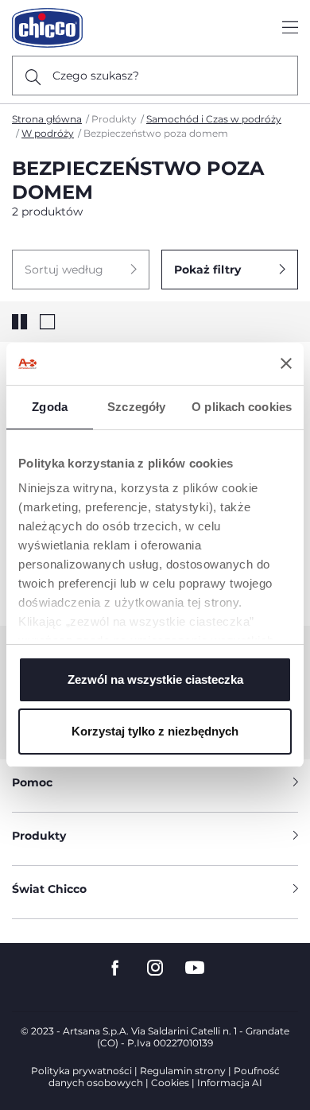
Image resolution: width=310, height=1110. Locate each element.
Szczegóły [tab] (136, 406)
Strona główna (47, 119)
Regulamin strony (183, 1071)
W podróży (47, 133)
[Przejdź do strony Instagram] (155, 968)
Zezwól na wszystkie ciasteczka (155, 679)
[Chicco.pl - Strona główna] (47, 28)
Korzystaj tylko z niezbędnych (155, 731)
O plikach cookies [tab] (242, 406)
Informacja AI (229, 1083)
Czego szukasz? (95, 75)
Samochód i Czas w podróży (213, 119)
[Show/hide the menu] (290, 28)
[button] (80, 269)
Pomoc (32, 782)
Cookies (170, 1083)
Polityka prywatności (81, 1071)
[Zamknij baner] (286, 363)
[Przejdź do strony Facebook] (115, 968)
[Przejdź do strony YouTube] (194, 968)
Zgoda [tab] (50, 406)
